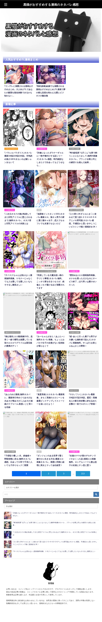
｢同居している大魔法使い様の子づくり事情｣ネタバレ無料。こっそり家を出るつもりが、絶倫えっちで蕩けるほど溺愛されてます (50, 281)
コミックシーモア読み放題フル (46, 271)
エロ (39, 209)
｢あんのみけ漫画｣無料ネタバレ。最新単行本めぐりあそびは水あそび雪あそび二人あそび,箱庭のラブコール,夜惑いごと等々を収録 (18, 400)
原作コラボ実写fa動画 (76, 209)
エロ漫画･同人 (42, 148)
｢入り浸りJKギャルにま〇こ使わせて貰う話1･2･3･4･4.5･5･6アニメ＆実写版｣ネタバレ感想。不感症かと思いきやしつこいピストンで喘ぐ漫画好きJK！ (83, 220)
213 (83, 474)
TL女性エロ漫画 (74, 148)
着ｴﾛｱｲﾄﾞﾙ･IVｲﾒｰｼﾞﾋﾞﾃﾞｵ (12, 332)
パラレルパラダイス (11, 148)
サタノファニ (74, 390)
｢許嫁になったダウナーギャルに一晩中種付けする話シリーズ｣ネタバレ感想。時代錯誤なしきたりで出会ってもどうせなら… (50, 159)
